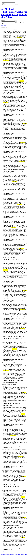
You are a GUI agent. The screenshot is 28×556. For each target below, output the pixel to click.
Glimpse (4, 23)
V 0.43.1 (3, 551)
